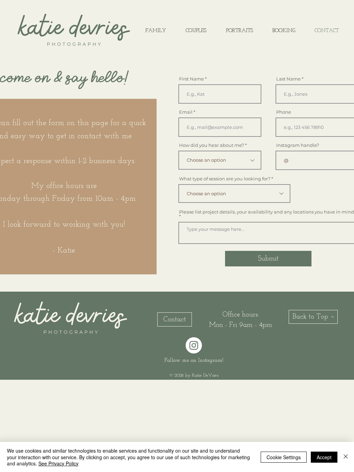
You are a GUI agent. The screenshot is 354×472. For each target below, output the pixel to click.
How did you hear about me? (211, 145)
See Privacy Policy (58, 463)
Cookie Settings (284, 457)
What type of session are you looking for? (224, 179)
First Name (191, 79)
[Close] (346, 456)
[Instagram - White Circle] (194, 345)
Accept (324, 457)
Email (186, 112)
